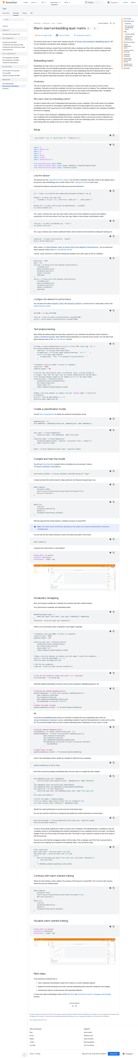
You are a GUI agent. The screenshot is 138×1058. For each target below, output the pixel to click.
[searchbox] (13, 19)
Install (26, 2)
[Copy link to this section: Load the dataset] (52, 176)
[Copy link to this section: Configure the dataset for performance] (73, 299)
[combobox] (94, 2)
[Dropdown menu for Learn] (37, 2)
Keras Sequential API (47, 414)
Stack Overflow (89, 1039)
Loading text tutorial (81, 182)
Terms (32, 1054)
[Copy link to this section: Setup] (42, 130)
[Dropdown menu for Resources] (60, 2)
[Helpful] (110, 23)
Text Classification (59, 339)
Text (4, 9)
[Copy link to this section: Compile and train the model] (67, 459)
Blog (31, 1032)
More (66, 2)
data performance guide (42, 306)
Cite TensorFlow (89, 1045)
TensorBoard (47, 464)
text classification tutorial (63, 250)
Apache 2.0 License (37, 1016)
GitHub (125, 2)
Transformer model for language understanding (94, 994)
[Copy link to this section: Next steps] (48, 974)
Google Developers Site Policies (64, 1016)
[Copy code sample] (113, 135)
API (43, 2)
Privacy (38, 1054)
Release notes (88, 1035)
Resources (54, 2)
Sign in (133, 2)
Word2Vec (71, 994)
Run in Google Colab (45, 35)
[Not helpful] (113, 23)
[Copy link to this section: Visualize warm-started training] (70, 921)
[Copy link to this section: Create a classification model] (68, 409)
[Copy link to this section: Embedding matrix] (56, 61)
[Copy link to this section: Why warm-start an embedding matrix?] (72, 99)
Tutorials (16, 13)
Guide (24, 13)
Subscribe (113, 1054)
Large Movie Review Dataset (59, 180)
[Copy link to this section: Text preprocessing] (57, 329)
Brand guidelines (89, 1042)
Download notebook (84, 35)
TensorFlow (37, 23)
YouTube (32, 1045)
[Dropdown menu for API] (46, 2)
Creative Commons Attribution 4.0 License (84, 1014)
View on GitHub (64, 35)
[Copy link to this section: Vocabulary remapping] (60, 598)
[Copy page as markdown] (94, 28)
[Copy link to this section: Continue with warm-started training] (76, 876)
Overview (5, 13)
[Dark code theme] (110, 135)
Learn (33, 2)
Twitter (32, 1042)
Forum (32, 1035)
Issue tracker (88, 1032)
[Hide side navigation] (24, 1054)
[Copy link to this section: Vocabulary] (46, 81)
